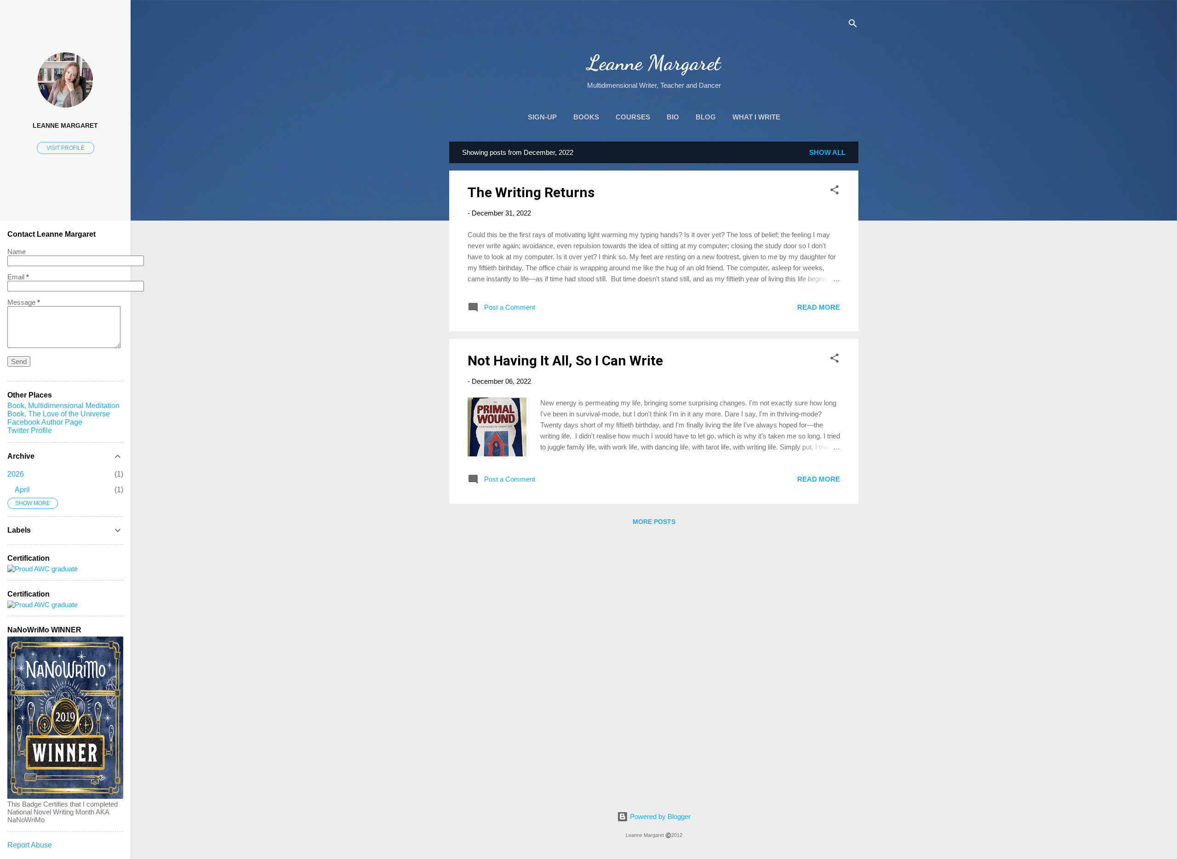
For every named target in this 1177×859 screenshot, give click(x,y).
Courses (633, 117)
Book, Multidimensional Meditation (63, 406)
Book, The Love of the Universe (58, 414)
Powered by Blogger (659, 816)
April (22, 490)
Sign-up (542, 117)
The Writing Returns (531, 192)
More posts (654, 521)
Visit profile (65, 148)
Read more (818, 307)
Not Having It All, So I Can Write (565, 361)
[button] (834, 191)
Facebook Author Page (44, 422)
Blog (706, 117)
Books (586, 117)
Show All (827, 152)
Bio (673, 117)
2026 (15, 474)
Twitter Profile (29, 430)
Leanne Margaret (654, 63)
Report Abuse (29, 845)
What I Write (756, 117)
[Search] (852, 25)
